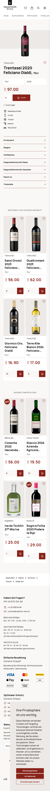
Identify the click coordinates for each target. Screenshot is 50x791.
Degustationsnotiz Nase (16, 162)
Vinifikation (9, 155)
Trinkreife (8, 184)
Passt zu (8, 177)
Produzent (9, 140)
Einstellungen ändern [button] (30, 782)
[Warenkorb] (32, 8)
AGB (5, 779)
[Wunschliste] (25, 8)
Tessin (11, 119)
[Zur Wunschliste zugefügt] (44, 62)
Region (7, 147)
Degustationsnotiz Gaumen (17, 169)
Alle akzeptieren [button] (30, 770)
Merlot (10, 123)
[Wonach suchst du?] (38, 8)
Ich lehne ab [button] (30, 776)
